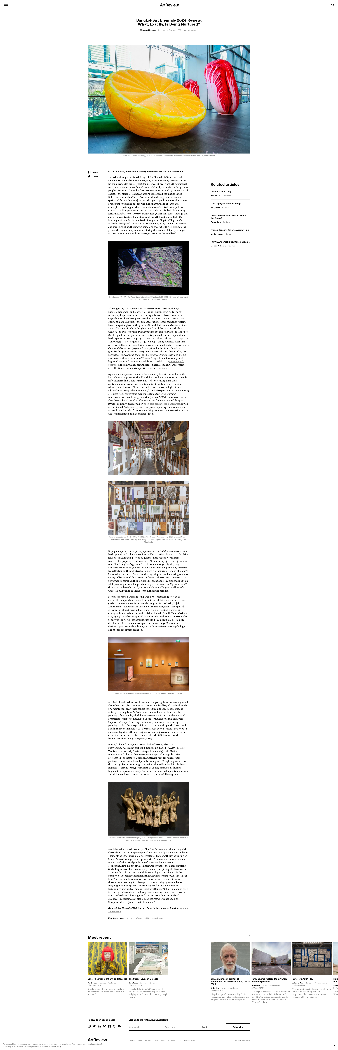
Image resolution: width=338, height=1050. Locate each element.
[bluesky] (104, 1026)
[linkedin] (99, 1026)
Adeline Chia (216, 195)
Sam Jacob (133, 983)
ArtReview (92, 983)
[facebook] (109, 1026)
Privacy (58, 1046)
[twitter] (94, 1026)
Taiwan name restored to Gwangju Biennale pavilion (269, 980)
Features (102, 982)
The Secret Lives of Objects (143, 978)
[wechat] (119, 1026)
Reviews (161, 30)
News (224, 988)
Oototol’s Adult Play (221, 191)
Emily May (215, 207)
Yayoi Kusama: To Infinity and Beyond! (107, 978)
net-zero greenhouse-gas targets (162, 403)
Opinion (143, 982)
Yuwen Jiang (216, 222)
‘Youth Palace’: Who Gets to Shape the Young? (228, 217)
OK (334, 1045)
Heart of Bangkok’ (151, 358)
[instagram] (89, 1026)
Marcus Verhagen (218, 245)
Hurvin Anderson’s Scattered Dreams (230, 241)
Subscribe (238, 1027)
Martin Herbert (217, 233)
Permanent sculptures (154, 338)
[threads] (114, 1026)
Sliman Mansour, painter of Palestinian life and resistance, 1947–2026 (230, 981)
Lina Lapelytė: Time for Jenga (226, 203)
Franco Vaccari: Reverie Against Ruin (230, 230)
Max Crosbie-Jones (148, 30)
